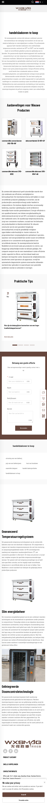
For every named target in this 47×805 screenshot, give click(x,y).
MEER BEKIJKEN (8, 337)
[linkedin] (16, 751)
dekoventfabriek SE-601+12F (35, 141)
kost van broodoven (32, 463)
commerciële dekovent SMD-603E (12, 173)
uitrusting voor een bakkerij (14, 458)
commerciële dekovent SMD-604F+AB (35, 173)
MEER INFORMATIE (12, 128)
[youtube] (5, 751)
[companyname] (23, 8)
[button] (14, 345)
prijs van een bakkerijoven (13, 463)
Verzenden (23, 428)
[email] (43, 410)
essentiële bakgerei (11, 468)
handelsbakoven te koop (13, 473)
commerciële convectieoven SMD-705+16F (12, 142)
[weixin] (43, 416)
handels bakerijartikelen (30, 468)
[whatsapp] (43, 404)
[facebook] (11, 751)
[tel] (43, 398)
